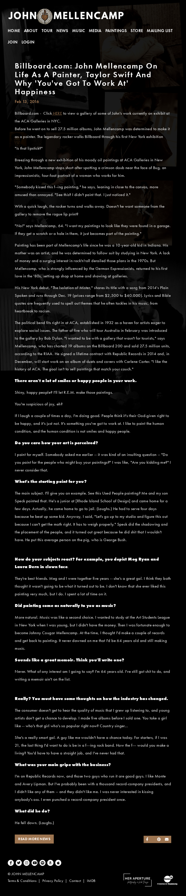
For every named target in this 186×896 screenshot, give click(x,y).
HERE (57, 113)
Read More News (34, 838)
